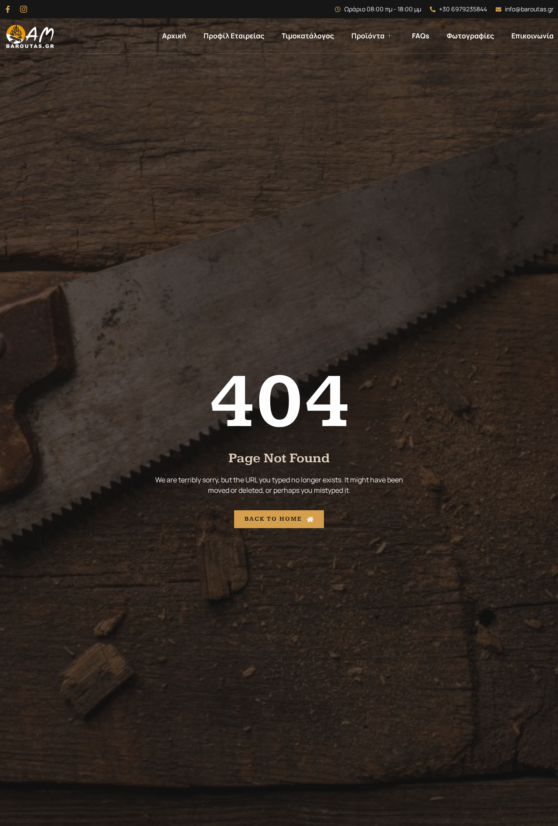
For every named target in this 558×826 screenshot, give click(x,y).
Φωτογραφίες (470, 36)
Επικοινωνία (532, 36)
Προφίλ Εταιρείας (234, 36)
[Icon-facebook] (7, 9)
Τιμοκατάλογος (308, 36)
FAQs (420, 36)
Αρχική (174, 36)
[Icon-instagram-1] (23, 9)
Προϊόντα (367, 36)
